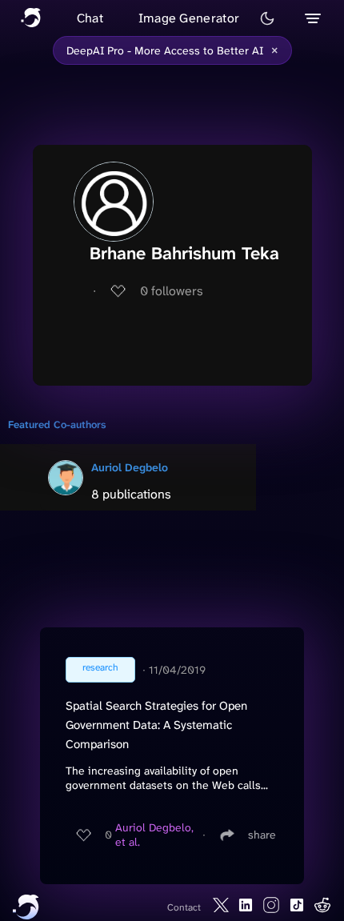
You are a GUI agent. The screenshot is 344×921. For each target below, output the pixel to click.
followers (171, 290)
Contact (184, 907)
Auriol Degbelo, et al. (154, 834)
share (262, 834)
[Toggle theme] (267, 18)
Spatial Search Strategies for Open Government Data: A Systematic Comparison (156, 725)
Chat (90, 18)
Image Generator (189, 18)
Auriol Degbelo (129, 467)
